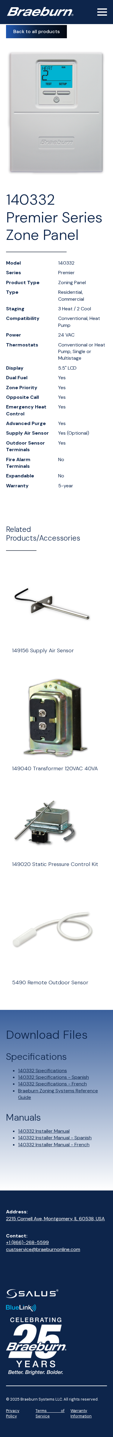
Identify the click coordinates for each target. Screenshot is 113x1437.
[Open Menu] (102, 12)
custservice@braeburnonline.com (43, 1249)
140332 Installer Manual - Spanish (55, 1137)
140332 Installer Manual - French (53, 1144)
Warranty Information (81, 1413)
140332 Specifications (42, 1070)
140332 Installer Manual (44, 1131)
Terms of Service (50, 1413)
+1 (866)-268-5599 (27, 1242)
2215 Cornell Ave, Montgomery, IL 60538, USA (55, 1218)
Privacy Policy (12, 1413)
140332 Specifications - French (52, 1084)
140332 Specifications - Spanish (53, 1077)
